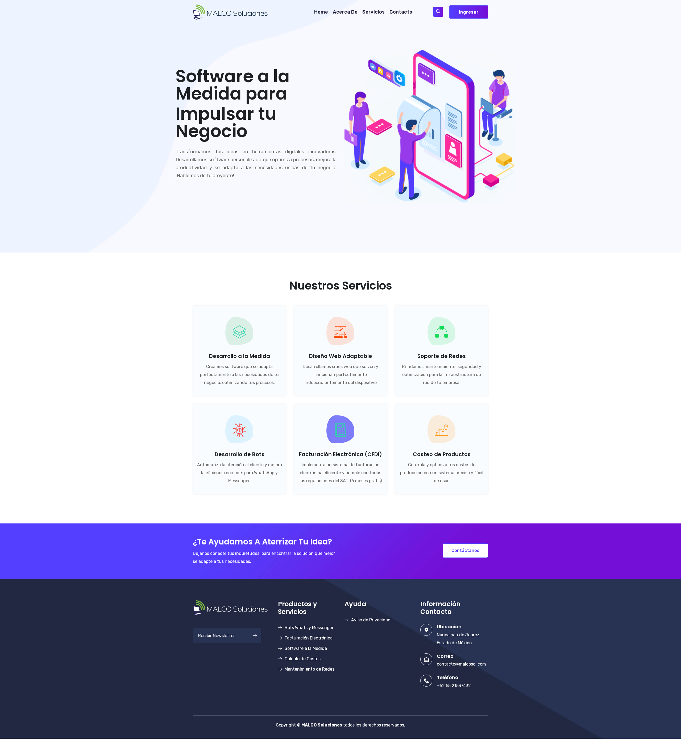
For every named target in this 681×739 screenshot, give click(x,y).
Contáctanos (465, 550)
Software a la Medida (306, 648)
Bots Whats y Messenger (309, 627)
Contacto (400, 12)
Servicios (373, 12)
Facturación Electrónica (309, 638)
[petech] (230, 11)
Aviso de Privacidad (371, 619)
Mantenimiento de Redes (309, 669)
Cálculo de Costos (303, 658)
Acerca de (345, 12)
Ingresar (469, 12)
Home (321, 12)
